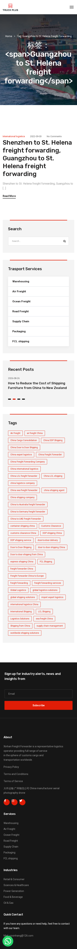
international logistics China (24, 604)
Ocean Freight (21, 301)
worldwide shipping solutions (24, 633)
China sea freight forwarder (23, 490)
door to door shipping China (51, 547)
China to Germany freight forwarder (27, 511)
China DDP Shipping (52, 440)
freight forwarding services (47, 583)
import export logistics (52, 597)
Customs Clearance (51, 526)
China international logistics (24, 469)
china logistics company (22, 483)
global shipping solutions (22, 597)
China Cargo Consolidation (23, 440)
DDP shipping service (20, 540)
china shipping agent (54, 490)
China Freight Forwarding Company (27, 461)
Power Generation (14, 891)
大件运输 (9, 788)
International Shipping (21, 611)
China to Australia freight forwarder (27, 504)
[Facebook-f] (7, 802)
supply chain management (50, 626)
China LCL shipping (53, 476)
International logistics (14, 136)
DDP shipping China (52, 533)
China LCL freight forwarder (23, 476)
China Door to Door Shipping (24, 447)
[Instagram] (14, 802)
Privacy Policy (11, 766)
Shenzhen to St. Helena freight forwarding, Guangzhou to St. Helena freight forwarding (37, 158)
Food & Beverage (13, 896)
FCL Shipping (46, 561)
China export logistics (21, 454)
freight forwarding (19, 583)
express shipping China (21, 561)
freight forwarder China (21, 569)
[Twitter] (22, 802)
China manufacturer (41, 788)
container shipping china (22, 526)
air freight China (35, 433)
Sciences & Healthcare (16, 885)
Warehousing (20, 281)
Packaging (19, 331)
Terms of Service (13, 781)
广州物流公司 (21, 788)
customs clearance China (23, 533)
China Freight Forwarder (50, 454)
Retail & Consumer (14, 879)
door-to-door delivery (48, 540)
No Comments (54, 136)
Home (8, 36)
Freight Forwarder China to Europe (27, 576)
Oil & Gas (8, 902)
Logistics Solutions (19, 618)
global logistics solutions (45, 590)
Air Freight (19, 291)
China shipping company (22, 497)
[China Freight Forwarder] (10, 7)
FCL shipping (20, 341)
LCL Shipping (44, 611)
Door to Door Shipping (21, 547)
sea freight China (44, 618)
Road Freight (20, 311)
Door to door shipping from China (26, 554)
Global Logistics (18, 590)
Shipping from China (20, 626)
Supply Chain (20, 321)
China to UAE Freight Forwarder (25, 519)
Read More (9, 196)
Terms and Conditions (16, 774)
